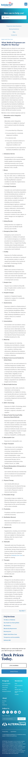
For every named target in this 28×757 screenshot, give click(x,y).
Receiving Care (7, 631)
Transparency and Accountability (11, 637)
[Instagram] (11, 712)
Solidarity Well (7, 640)
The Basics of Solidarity (9, 619)
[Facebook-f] (3, 712)
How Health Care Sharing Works (11, 622)
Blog (14, 32)
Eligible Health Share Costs (7, 39)
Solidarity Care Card (16, 555)
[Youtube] (19, 712)
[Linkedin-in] (15, 712)
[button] (25, 4)
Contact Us (14, 35)
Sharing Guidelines (14, 29)
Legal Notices (13, 731)
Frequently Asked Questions (14, 26)
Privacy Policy (5, 731)
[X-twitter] (7, 712)
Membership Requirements (10, 628)
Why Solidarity (7, 625)
